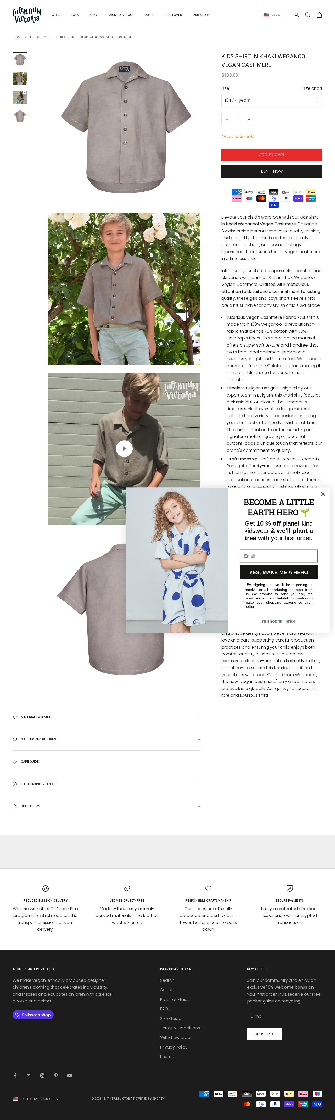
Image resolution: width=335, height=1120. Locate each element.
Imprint (167, 1057)
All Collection (41, 37)
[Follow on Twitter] (28, 1075)
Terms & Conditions (180, 1028)
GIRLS (56, 15)
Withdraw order (176, 1037)
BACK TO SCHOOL (121, 15)
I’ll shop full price (278, 621)
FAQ (164, 1009)
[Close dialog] (323, 494)
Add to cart (271, 155)
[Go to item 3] (20, 97)
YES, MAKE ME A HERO (278, 572)
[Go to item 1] (20, 59)
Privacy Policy (174, 1047)
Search (167, 980)
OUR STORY (201, 15)
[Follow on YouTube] (69, 1075)
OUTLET (150, 15)
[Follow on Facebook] (15, 1075)
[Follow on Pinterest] (56, 1075)
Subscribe (265, 1034)
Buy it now (272, 171)
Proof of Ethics (174, 999)
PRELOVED (174, 15)
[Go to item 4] (20, 116)
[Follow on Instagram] (42, 1075)
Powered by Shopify (149, 1098)
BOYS (75, 15)
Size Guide (170, 1019)
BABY (93, 15)
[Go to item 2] (20, 78)
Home (18, 37)
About (166, 990)
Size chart (312, 88)
